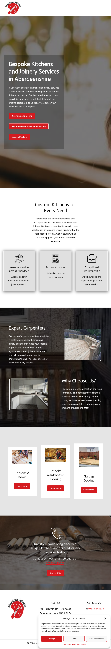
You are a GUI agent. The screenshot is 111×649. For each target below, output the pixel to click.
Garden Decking (19, 137)
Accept (52, 639)
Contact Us (55, 573)
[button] (105, 618)
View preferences (96, 639)
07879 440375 (55, 563)
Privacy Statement (79, 644)
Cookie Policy (66, 644)
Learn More (22, 486)
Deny (74, 639)
